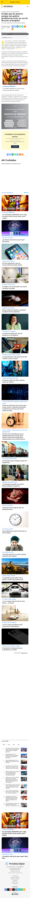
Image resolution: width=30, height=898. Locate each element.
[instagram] (16, 889)
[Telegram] (22, 26)
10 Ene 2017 (3, 27)
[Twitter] (15, 26)
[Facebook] (12, 26)
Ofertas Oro (21, 122)
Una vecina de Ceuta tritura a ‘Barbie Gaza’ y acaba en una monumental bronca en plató (12, 767)
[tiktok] (13, 889)
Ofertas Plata (21, 124)
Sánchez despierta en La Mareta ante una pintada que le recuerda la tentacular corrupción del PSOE (13, 773)
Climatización (9, 120)
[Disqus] (15, 675)
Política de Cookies (15, 878)
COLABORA (15, 146)
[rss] (24, 889)
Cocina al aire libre (9, 122)
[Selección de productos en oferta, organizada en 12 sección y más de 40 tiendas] (15, 106)
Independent (18, 48)
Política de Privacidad (15, 877)
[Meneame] (25, 26)
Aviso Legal (15, 875)
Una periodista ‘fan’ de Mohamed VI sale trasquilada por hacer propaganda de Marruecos (12, 756)
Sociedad (8, 6)
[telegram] (19, 889)
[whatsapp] (21, 889)
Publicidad (15, 880)
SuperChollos (21, 120)
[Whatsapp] (20, 26)
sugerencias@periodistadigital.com (15, 872)
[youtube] (11, 889)
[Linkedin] (17, 26)
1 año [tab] (18, 744)
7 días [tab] (9, 744)
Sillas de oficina (9, 126)
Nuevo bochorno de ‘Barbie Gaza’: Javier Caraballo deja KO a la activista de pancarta (12, 792)
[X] (8, 889)
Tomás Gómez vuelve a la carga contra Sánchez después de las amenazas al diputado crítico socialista (13, 786)
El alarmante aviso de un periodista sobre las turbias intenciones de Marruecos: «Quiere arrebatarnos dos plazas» (12, 798)
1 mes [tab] (13, 744)
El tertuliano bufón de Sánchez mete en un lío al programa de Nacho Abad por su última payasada (12, 750)
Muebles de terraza (9, 124)
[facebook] (6, 889)
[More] (12, 29)
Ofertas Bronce (21, 126)
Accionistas (15, 883)
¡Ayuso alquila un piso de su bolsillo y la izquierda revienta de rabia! (12, 761)
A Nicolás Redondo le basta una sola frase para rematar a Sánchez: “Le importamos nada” (13, 804)
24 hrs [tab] (4, 744)
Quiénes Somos (15, 882)
